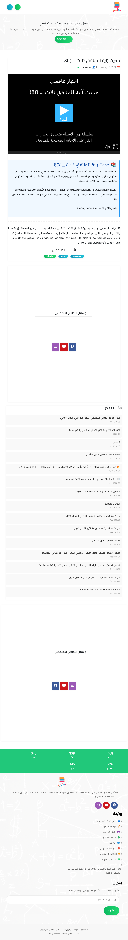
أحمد (78, 67)
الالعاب (116, 442)
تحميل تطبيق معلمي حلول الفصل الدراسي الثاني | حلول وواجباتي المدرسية (81, 553)
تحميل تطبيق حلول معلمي (106, 541)
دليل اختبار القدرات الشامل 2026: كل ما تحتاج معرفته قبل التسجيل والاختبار (94, 871)
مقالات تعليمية (112, 504)
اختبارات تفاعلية (109, 838)
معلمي (76, 934)
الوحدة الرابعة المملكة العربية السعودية (100, 590)
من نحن (112, 843)
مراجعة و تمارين (109, 827)
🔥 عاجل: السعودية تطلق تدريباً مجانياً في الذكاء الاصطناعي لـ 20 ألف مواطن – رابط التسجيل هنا (69, 467)
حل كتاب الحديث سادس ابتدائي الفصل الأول (97, 528)
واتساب (50, 256)
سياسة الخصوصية (108, 849)
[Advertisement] (64, 287)
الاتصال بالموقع (109, 860)
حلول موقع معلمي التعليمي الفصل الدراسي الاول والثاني (90, 418)
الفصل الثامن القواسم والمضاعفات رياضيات (98, 492)
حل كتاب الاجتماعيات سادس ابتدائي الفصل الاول (94, 577)
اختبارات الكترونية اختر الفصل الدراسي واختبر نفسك (94, 430)
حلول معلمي (65, 930)
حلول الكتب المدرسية (106, 821)
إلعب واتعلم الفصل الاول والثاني (103, 455)
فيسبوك (77, 256)
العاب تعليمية (109, 832)
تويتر (63, 256)
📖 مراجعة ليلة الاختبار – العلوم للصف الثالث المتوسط (92, 479)
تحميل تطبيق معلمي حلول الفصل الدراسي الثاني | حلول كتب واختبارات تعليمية (79, 565)
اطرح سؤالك (18, 7)
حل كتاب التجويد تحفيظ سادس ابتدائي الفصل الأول (93, 516)
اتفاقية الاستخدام (108, 854)
